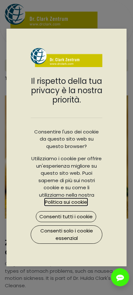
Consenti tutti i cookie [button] (66, 216)
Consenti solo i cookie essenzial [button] (66, 234)
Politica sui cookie (66, 202)
